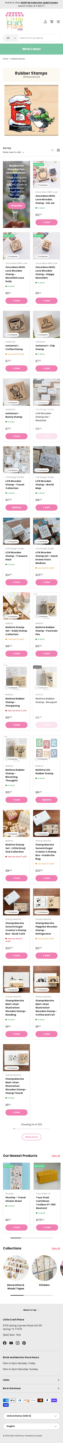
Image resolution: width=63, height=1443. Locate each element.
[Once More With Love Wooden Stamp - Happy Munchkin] (46, 245)
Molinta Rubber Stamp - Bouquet (46, 700)
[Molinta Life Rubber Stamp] (46, 748)
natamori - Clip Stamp (45, 347)
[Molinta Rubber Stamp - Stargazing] (16, 677)
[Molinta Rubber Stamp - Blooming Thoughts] (16, 748)
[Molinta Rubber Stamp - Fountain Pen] (46, 606)
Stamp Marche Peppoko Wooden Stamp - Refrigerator (46, 928)
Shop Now (16, 205)
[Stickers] (44, 1268)
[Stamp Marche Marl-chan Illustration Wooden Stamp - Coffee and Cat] (46, 979)
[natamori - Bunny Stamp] (16, 392)
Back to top (30, 1309)
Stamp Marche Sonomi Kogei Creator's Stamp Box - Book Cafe (15, 928)
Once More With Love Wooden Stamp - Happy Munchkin (45, 273)
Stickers (44, 1285)
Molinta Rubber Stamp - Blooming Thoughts (15, 775)
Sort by (7, 148)
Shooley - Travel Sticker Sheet (15, 1199)
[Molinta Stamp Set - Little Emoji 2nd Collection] (16, 823)
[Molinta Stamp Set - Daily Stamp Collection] (16, 606)
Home (5, 59)
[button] (52, 21)
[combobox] (31, 38)
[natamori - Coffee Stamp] (16, 324)
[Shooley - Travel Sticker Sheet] (16, 1176)
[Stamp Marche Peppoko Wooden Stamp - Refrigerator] (46, 901)
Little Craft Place (17, 1435)
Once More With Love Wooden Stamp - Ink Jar (45, 199)
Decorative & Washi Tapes (15, 1286)
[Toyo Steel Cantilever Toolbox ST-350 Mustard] (47, 1176)
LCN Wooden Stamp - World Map (44, 484)
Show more (31, 1136)
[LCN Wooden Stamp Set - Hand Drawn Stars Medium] (46, 531)
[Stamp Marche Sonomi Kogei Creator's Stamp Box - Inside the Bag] (46, 823)
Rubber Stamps (18, 59)
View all (55, 1155)
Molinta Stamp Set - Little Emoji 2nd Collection (15, 848)
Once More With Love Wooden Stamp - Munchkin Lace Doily (15, 274)
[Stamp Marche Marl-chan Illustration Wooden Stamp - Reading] (16, 979)
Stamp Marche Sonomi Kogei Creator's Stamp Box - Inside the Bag (45, 852)
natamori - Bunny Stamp (13, 415)
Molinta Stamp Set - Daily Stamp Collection (16, 631)
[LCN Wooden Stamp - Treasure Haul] (16, 531)
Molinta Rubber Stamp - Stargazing (15, 702)
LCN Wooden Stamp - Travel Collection (14, 484)
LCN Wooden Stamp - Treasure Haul (16, 556)
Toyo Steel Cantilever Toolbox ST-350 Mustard (46, 1203)
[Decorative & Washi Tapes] (15, 1268)
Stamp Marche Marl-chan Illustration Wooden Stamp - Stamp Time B (16, 1086)
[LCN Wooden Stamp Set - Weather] (46, 392)
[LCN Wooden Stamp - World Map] (46, 459)
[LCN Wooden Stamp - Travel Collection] (16, 459)
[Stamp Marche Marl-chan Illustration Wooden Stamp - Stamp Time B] (16, 1057)
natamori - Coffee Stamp (14, 347)
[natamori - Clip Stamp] (46, 324)
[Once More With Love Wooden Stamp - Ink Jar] (46, 174)
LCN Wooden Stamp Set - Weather (43, 417)
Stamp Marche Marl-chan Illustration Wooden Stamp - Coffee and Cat (46, 1007)
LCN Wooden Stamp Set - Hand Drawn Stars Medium (46, 558)
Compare (43, 185)
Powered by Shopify (33, 1435)
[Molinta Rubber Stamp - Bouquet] (46, 677)
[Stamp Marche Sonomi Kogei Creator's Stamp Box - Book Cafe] (16, 901)
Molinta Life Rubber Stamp (44, 771)
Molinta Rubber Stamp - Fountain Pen (46, 631)
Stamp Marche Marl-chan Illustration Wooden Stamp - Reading (16, 1007)
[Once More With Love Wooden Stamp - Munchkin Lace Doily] (16, 245)
